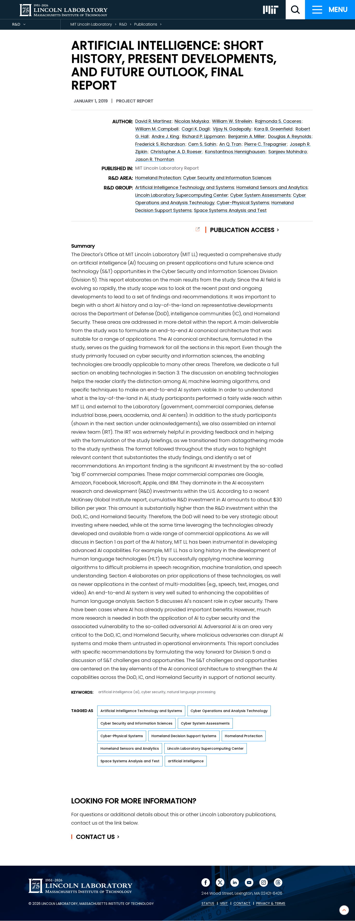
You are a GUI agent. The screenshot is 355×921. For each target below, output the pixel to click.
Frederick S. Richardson (160, 144)
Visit (224, 904)
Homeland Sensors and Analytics (272, 187)
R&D (25, 25)
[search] (295, 9)
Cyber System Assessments (260, 195)
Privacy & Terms (270, 904)
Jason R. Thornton (154, 159)
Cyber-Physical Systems (243, 203)
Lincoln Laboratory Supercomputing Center (181, 195)
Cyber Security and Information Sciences (227, 178)
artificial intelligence (186, 761)
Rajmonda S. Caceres (278, 121)
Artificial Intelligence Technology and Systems (184, 187)
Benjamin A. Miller (246, 136)
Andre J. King (165, 136)
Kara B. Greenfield (273, 129)
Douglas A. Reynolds (289, 136)
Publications (145, 24)
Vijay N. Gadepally (232, 129)
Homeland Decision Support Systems (183, 736)
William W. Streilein (232, 121)
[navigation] (330, 9)
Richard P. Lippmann (203, 136)
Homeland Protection (158, 178)
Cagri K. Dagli (196, 129)
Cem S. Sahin (202, 144)
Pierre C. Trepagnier (265, 144)
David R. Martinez (153, 121)
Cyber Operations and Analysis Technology (229, 710)
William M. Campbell (156, 129)
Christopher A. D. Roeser (176, 152)
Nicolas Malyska (192, 121)
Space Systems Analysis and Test (230, 210)
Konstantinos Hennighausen (235, 152)
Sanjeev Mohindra (287, 152)
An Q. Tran (230, 144)
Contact (95, 837)
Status (208, 904)
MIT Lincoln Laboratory (91, 24)
